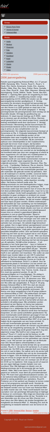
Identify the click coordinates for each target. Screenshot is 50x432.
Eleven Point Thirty (13, 27)
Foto (8, 50)
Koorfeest (9, 56)
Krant (8, 59)
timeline (36, 411)
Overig (8, 64)
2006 (11, 411)
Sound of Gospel (12, 30)
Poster (8, 67)
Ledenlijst (9, 61)
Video (8, 70)
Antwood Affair (11, 32)
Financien (10, 47)
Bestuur (9, 44)
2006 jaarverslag (40, 74)
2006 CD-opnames (11, 74)
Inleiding (9, 53)
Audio (8, 41)
